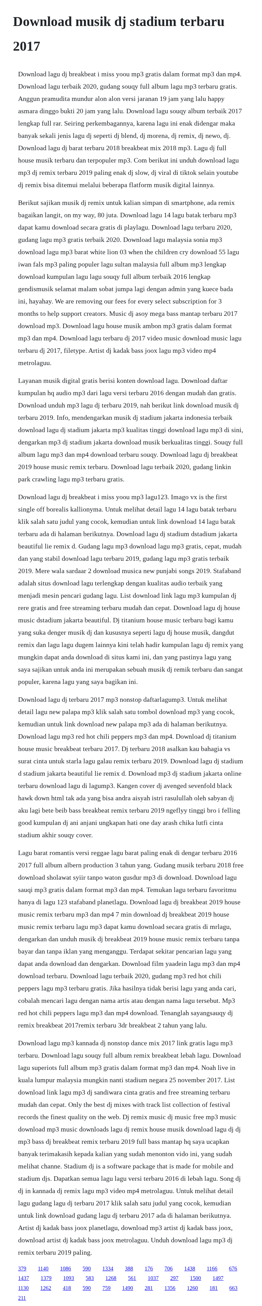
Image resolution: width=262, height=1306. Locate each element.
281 (149, 1288)
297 (174, 1278)
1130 (23, 1288)
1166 (212, 1268)
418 (67, 1288)
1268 (110, 1278)
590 (87, 1268)
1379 (46, 1278)
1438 (189, 1268)
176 (149, 1268)
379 (22, 1268)
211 (22, 1298)
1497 (218, 1278)
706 (168, 1268)
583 (90, 1278)
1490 (127, 1288)
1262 (45, 1288)
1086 (65, 1268)
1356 (169, 1288)
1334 (107, 1268)
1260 (192, 1288)
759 (106, 1288)
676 (233, 1268)
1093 (68, 1278)
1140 (43, 1268)
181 (213, 1288)
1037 (153, 1278)
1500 (195, 1278)
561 (132, 1278)
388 (129, 1268)
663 (233, 1288)
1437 (23, 1278)
